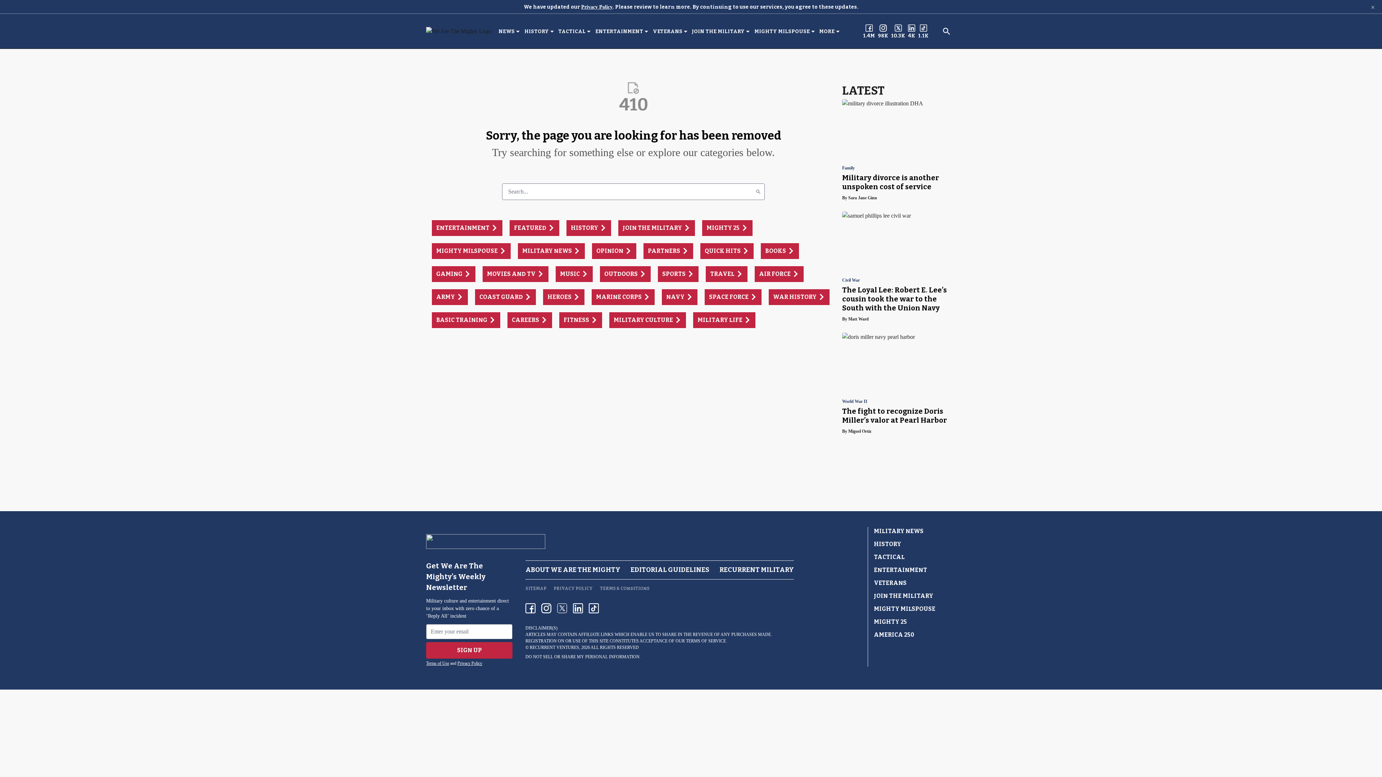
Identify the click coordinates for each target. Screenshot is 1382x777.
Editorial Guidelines (670, 570)
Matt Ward (858, 319)
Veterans (667, 31)
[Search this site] (946, 31)
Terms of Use (437, 663)
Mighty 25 (890, 621)
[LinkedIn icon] (578, 608)
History (536, 31)
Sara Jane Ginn (862, 197)
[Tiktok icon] (594, 608)
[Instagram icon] (546, 608)
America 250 (894, 634)
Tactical (572, 31)
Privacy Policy (597, 7)
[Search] (758, 192)
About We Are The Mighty (572, 570)
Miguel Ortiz (859, 431)
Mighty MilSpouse (782, 31)
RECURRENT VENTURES (554, 647)
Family (848, 168)
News (506, 31)
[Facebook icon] (530, 608)
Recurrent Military (756, 570)
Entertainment (619, 31)
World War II (854, 401)
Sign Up (469, 650)
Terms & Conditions (625, 588)
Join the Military (718, 31)
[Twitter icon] (562, 608)
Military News (898, 531)
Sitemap (535, 588)
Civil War (851, 280)
